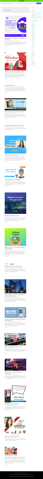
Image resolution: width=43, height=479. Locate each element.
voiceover (16, 40)
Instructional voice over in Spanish (13, 179)
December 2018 (33, 36)
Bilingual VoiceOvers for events (12, 215)
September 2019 (34, 27)
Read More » (6, 46)
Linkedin (39, 3)
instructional (11, 126)
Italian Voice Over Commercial (12, 436)
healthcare (8, 126)
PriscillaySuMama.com (30, 474)
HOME (19, 3)
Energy (9, 180)
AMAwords (32, 476)
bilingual (6, 40)
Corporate (33, 46)
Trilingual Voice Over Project (11, 155)
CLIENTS (28, 3)
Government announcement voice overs (14, 125)
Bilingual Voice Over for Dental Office (13, 266)
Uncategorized (16, 86)
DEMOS (22, 3)
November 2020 (33, 25)
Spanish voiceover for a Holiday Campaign (15, 71)
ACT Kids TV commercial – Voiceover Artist (15, 457)
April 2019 (33, 32)
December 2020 (33, 24)
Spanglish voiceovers (10, 85)
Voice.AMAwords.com (21, 474)
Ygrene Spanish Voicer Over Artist (13, 346)
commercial (8, 40)
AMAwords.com (13, 474)
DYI (7, 180)
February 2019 (33, 34)
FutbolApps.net (17, 474)
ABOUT (25, 3)
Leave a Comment (7, 437)
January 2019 (33, 35)
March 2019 (33, 33)
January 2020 (33, 26)
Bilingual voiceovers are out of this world (14, 111)
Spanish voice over (12, 40)
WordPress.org (33, 64)
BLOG (31, 3)
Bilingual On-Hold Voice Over (11, 404)
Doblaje (32, 47)
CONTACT (34, 3)
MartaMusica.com (26, 474)
